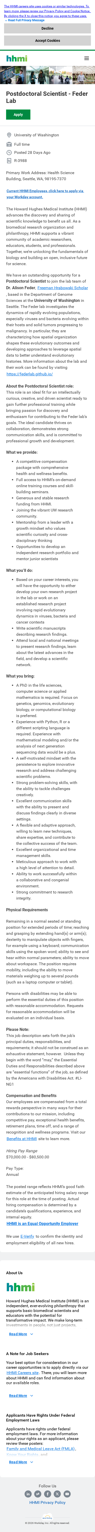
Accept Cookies (47, 41)
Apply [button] (18, 115)
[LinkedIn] (28, 1494)
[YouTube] (67, 1494)
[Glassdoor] (37, 1494)
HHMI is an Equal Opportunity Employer (42, 1223)
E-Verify (27, 1236)
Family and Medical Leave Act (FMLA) (41, 1448)
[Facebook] (47, 1494)
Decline (48, 28)
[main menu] (86, 58)
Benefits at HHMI (22, 1138)
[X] (57, 1494)
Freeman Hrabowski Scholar (62, 287)
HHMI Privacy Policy (47, 1502)
